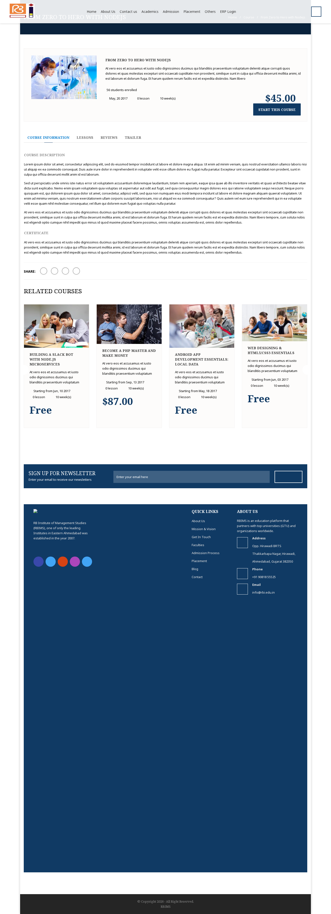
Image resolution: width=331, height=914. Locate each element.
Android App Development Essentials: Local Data (201, 359)
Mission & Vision (204, 529)
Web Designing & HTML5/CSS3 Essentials (271, 350)
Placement (199, 561)
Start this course (277, 109)
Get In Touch (201, 537)
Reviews (109, 137)
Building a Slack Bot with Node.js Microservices (51, 359)
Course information (48, 137)
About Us (198, 521)
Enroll (83, 422)
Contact (197, 577)
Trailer (133, 137)
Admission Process (206, 553)
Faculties (198, 545)
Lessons (85, 137)
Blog (195, 569)
